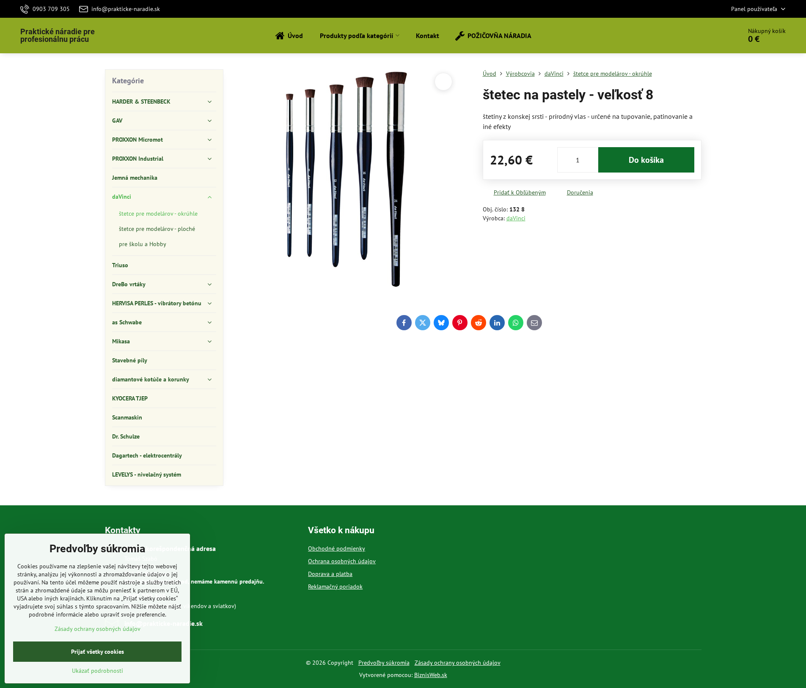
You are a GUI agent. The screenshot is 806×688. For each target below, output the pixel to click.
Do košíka (646, 159)
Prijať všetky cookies (97, 651)
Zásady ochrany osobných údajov (458, 662)
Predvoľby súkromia (384, 662)
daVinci (515, 218)
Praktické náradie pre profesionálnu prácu (57, 35)
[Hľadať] (711, 35)
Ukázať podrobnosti (97, 670)
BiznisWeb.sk (430, 675)
